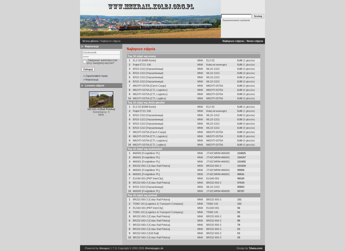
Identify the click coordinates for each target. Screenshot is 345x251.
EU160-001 (212, 178)
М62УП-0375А (214, 85)
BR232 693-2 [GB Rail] (146, 233)
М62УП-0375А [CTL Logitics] (149, 98)
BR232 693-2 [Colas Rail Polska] (151, 165)
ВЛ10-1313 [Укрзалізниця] (148, 68)
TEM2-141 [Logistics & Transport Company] (158, 203)
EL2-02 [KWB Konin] (144, 60)
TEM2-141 (212, 203)
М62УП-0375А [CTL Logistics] (150, 90)
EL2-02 (210, 60)
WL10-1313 (212, 68)
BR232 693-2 (213, 165)
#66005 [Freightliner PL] (146, 153)
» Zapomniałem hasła (95, 75)
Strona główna (90, 41)
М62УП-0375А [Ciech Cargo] (149, 85)
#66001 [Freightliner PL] (146, 157)
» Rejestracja (90, 79)
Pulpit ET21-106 (142, 64)
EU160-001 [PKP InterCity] (148, 178)
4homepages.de (154, 248)
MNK (200, 60)
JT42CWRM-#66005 (218, 153)
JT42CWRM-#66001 (218, 157)
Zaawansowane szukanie (236, 20)
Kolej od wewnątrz (216, 64)
